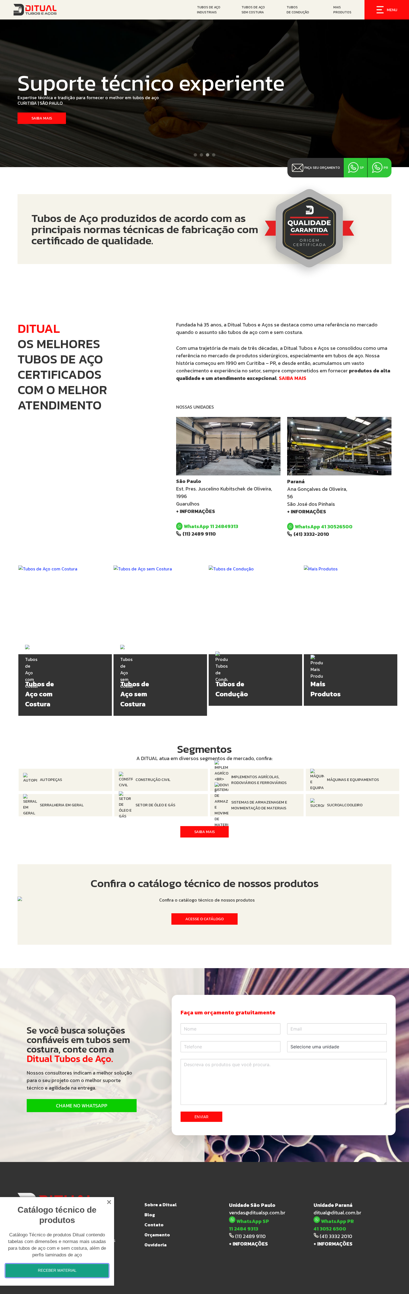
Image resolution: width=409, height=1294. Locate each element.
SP (362, 167)
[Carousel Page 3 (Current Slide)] (207, 155)
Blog (149, 1214)
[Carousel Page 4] (213, 155)
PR (386, 167)
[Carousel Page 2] (201, 155)
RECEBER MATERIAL (57, 1270)
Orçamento (157, 1234)
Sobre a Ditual (160, 1204)
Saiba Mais (204, 832)
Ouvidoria (155, 1244)
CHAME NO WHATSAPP (81, 1105)
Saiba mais (41, 118)
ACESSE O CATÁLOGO (204, 919)
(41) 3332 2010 (335, 1236)
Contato (154, 1224)
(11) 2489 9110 (199, 534)
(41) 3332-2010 (311, 534)
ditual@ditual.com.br (337, 1212)
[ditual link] (48, 9)
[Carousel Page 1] (195, 155)
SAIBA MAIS (292, 378)
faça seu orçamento (322, 167)
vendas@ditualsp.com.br (257, 1212)
